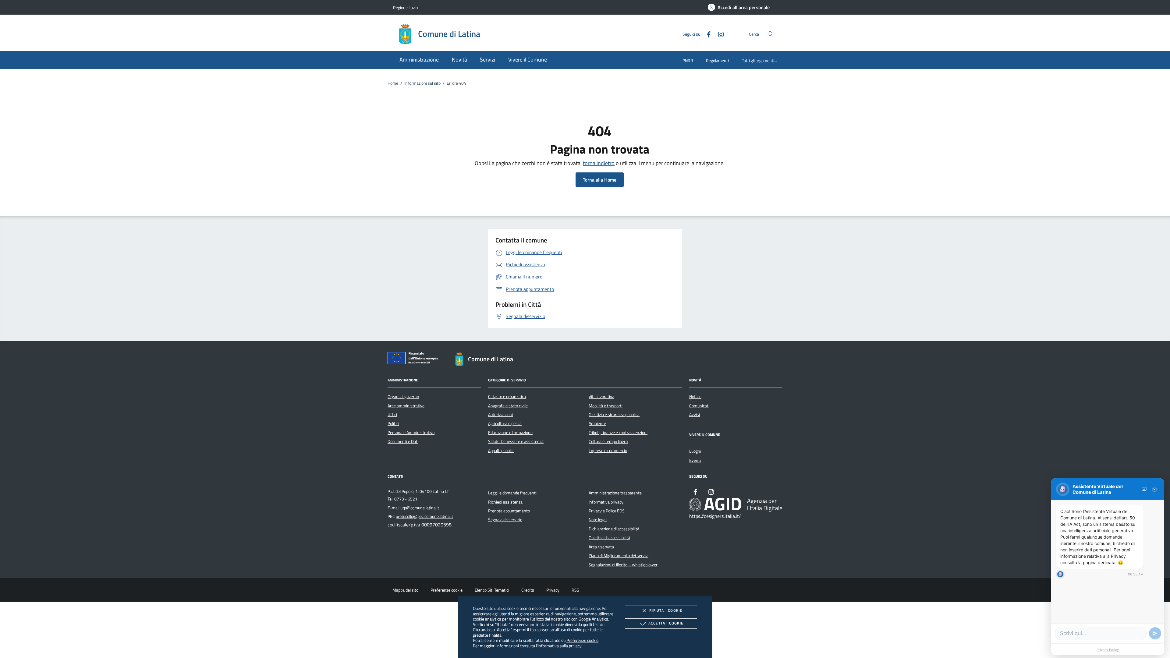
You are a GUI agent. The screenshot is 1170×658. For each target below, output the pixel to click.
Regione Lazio (405, 7)
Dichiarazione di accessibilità (614, 528)
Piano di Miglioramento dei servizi (618, 555)
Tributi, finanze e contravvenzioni (618, 432)
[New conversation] (1144, 489)
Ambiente (597, 423)
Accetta (665, 623)
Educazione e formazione (510, 432)
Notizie (695, 396)
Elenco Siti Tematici (492, 590)
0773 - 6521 (405, 499)
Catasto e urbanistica (507, 396)
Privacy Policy (1108, 650)
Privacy (552, 590)
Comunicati (699, 405)
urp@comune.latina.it (419, 507)
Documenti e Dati (403, 441)
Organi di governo (403, 396)
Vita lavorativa (601, 396)
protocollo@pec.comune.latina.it (424, 516)
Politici (393, 423)
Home (393, 83)
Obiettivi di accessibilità (609, 537)
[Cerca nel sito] (770, 34)
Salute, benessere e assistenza (516, 441)
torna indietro (599, 163)
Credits (527, 590)
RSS (575, 590)
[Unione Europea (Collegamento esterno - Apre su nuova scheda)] (415, 359)
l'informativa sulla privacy (558, 645)
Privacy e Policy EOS (607, 511)
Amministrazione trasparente (615, 493)
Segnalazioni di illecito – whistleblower (623, 564)
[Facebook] (706, 34)
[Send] (1155, 633)
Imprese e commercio (608, 450)
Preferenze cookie (582, 640)
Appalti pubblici (501, 450)
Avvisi (694, 414)
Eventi (695, 460)
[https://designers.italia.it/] (735, 504)
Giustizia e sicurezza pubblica (614, 414)
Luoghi (695, 451)
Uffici (392, 414)
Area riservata (601, 546)
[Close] (1154, 489)
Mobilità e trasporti (605, 405)
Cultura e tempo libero (608, 441)
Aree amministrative (406, 405)
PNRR (687, 60)
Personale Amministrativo (411, 432)
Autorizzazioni (500, 414)
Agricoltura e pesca (505, 423)
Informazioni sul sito (422, 83)
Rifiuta (665, 610)
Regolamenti (717, 60)
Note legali (598, 519)
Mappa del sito (405, 590)
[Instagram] (718, 34)
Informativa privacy (606, 502)
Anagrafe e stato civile (508, 405)
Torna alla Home (599, 179)
